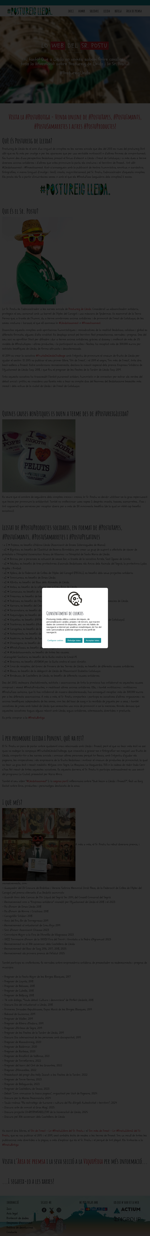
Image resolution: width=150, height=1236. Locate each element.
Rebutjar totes (74, 640)
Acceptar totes (92, 640)
